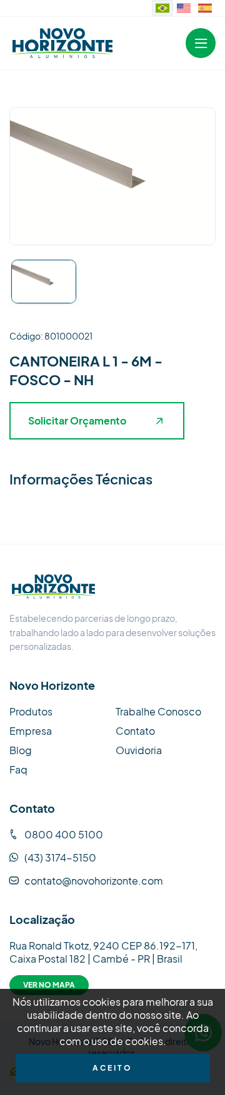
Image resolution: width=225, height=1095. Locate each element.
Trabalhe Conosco (158, 711)
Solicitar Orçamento (77, 420)
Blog (20, 750)
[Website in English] (184, 8)
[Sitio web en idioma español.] (205, 8)
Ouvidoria (139, 750)
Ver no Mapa (49, 984)
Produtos (30, 711)
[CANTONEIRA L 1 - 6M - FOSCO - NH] (62, 42)
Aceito (112, 1068)
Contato (135, 730)
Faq (18, 769)
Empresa (30, 730)
